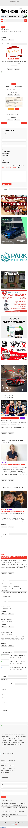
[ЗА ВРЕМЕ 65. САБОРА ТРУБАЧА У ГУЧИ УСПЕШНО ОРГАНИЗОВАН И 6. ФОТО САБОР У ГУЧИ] (5, 656)
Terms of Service (13, 167)
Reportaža (4, 707)
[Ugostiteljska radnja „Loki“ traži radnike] (14, 76)
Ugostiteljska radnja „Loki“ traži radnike (14, 86)
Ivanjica (3, 692)
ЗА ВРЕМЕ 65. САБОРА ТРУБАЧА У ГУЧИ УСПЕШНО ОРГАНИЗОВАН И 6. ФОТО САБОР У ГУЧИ (14, 804)
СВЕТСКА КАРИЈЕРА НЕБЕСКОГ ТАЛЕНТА (12, 514)
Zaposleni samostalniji (7, 583)
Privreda (4, 702)
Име (3, 138)
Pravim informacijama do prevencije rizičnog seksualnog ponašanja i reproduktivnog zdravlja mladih (14, 593)
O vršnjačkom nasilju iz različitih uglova (10, 586)
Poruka (2, 791)
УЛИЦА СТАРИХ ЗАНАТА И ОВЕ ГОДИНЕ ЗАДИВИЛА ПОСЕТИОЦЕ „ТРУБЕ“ (14, 808)
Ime (1, 780)
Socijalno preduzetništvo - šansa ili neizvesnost (14, 441)
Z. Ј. (13, 469)
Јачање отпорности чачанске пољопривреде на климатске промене (13, 557)
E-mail (2, 784)
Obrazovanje (5, 710)
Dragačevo (4, 687)
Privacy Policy (5, 167)
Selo (2, 554)
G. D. (12, 31)
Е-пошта (4, 144)
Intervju (3, 509)
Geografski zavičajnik (6, 596)
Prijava (19, 3)
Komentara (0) (18, 31)
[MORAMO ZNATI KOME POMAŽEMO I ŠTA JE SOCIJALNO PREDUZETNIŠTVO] (14, 452)
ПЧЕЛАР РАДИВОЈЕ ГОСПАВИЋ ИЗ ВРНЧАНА (13, 811)
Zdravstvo (4, 694)
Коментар (4, 170)
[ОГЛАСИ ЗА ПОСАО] (14, 102)
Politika (3, 700)
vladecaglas (14, 422)
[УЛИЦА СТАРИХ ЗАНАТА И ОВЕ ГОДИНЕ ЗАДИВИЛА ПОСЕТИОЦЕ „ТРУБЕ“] (5, 663)
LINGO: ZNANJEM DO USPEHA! (4, 123)
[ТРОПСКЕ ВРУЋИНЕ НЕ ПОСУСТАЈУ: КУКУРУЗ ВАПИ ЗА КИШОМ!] (14, 544)
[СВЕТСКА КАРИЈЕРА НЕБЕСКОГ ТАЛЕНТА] (14, 499)
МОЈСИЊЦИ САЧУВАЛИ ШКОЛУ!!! (10, 814)
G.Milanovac (4, 689)
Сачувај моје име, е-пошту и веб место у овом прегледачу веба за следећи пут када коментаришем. (6, 157)
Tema (2, 787)
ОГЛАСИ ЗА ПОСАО (14, 112)
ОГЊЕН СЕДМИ (6, 817)
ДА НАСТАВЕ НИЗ (6, 420)
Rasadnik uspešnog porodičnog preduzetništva (12, 488)
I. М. (19, 89)
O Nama (9, 3)
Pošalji (3, 797)
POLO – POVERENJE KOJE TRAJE (24, 123)
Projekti (22, 417)
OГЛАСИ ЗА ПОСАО (6, 619)
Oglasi (2, 26)
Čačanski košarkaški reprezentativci (8, 396)
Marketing (14, 3)
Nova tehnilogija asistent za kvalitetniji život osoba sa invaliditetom (13, 589)
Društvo (11, 109)
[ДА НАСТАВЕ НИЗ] (14, 408)
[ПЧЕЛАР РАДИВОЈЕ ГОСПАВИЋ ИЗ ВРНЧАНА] (5, 669)
